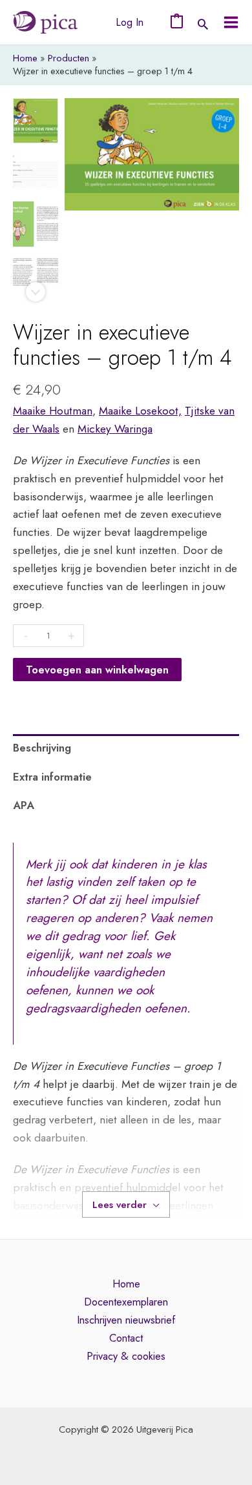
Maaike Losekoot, (140, 410)
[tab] (126, 748)
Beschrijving (42, 747)
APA (23, 805)
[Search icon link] (203, 25)
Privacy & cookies (126, 1356)
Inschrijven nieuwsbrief (126, 1319)
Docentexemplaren (126, 1301)
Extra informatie (52, 776)
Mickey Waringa (115, 428)
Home (126, 1283)
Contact (126, 1338)
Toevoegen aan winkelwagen (97, 669)
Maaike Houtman (52, 410)
